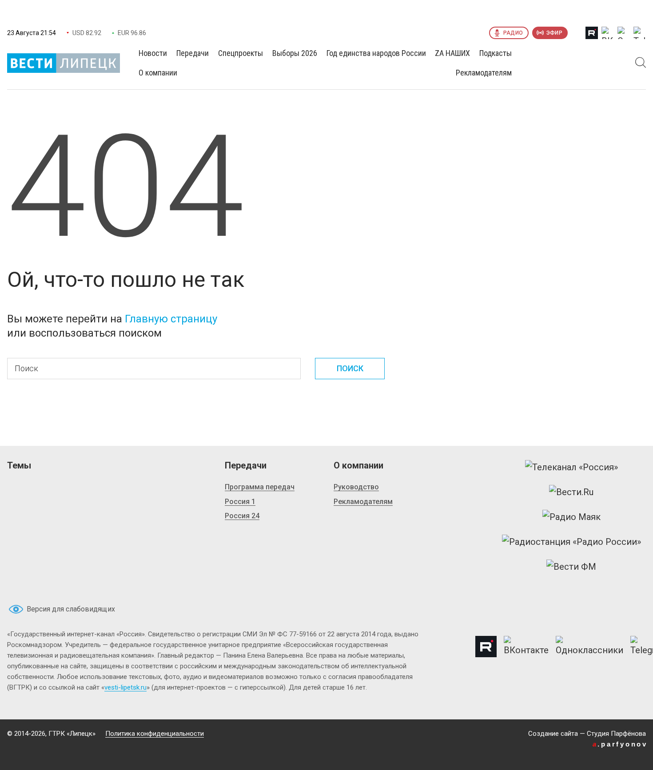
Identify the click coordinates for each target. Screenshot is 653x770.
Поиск (350, 368)
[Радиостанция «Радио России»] (571, 542)
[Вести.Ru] (571, 492)
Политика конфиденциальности (154, 734)
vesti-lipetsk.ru (125, 687)
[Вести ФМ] (571, 567)
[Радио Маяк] (571, 517)
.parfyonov (620, 744)
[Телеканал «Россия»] (571, 467)
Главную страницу (171, 319)
